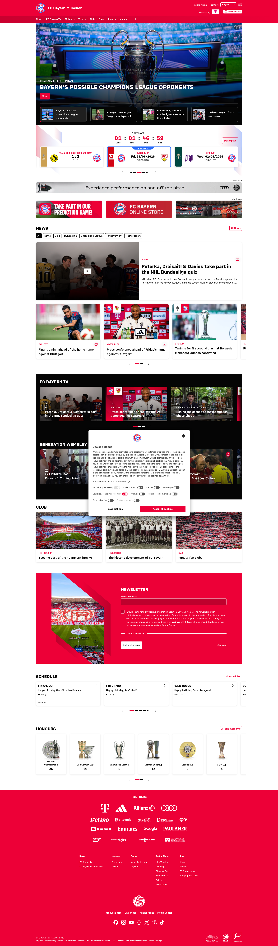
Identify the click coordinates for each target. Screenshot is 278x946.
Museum (124, 19)
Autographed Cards (189, 875)
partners (176, 622)
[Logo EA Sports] (183, 820)
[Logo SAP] (97, 840)
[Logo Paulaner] (175, 828)
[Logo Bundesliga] (237, 937)
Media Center (164, 913)
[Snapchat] (139, 922)
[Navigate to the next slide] (155, 172)
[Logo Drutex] (165, 820)
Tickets (112, 19)
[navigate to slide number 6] (143, 172)
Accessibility (83, 941)
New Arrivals (162, 875)
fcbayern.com (113, 913)
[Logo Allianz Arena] (212, 938)
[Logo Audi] (169, 808)
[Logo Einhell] (101, 829)
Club (92, 19)
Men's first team (139, 862)
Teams (82, 19)
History (183, 862)
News (39, 19)
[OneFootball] (154, 922)
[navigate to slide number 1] (137, 363)
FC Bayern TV (53, 19)
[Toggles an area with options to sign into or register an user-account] (240, 5)
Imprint (39, 941)
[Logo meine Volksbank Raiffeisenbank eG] (175, 840)
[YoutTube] (131, 922)
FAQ (113, 941)
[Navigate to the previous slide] (122, 172)
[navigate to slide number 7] (147, 172)
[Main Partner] (215, 11)
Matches (69, 19)
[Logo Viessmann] (147, 840)
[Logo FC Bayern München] (139, 901)
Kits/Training (162, 862)
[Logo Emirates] (127, 829)
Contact (214, 5)
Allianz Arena (200, 5)
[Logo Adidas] (121, 808)
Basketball (130, 913)
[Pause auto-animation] (236, 27)
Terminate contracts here (136, 941)
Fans (101, 19)
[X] (146, 922)
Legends (135, 866)
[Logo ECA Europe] (226, 938)
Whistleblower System (100, 941)
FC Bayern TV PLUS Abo (90, 866)
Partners (139, 796)
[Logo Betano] (99, 820)
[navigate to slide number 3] (131, 172)
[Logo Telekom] (105, 808)
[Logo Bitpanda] (123, 820)
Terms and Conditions (67, 941)
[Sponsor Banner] (139, 187)
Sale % (159, 880)
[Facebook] (115, 922)
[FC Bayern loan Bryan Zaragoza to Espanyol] (139, 74)
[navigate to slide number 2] (141, 363)
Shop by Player (163, 871)
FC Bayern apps (187, 871)
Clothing (160, 866)
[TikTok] (162, 922)
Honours (184, 866)
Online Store (162, 856)
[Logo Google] (150, 829)
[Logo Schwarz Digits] (118, 840)
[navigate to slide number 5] (139, 172)
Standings (117, 862)
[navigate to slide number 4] (134, 172)
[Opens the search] (135, 19)
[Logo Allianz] (144, 808)
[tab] (63, 114)
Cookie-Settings (155, 941)
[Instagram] (123, 922)
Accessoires (161, 884)
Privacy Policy (50, 941)
